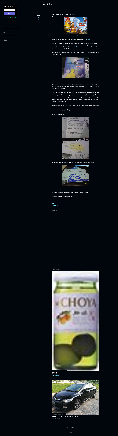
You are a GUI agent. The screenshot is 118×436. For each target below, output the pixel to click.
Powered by (6, 17)
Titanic (55, 94)
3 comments (57, 375)
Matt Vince (72, 429)
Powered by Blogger (70, 427)
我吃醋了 (55, 373)
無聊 (38, 19)
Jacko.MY (48, 3)
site (66, 162)
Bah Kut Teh (79, 46)
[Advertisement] (75, 256)
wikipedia (88, 39)
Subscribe (7, 13)
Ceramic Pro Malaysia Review (65, 416)
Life (38, 17)
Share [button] (38, 12)
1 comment (57, 418)
